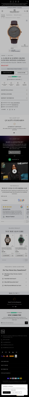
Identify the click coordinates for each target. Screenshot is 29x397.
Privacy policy (13, 389)
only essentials (16, 392)
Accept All (6, 392)
